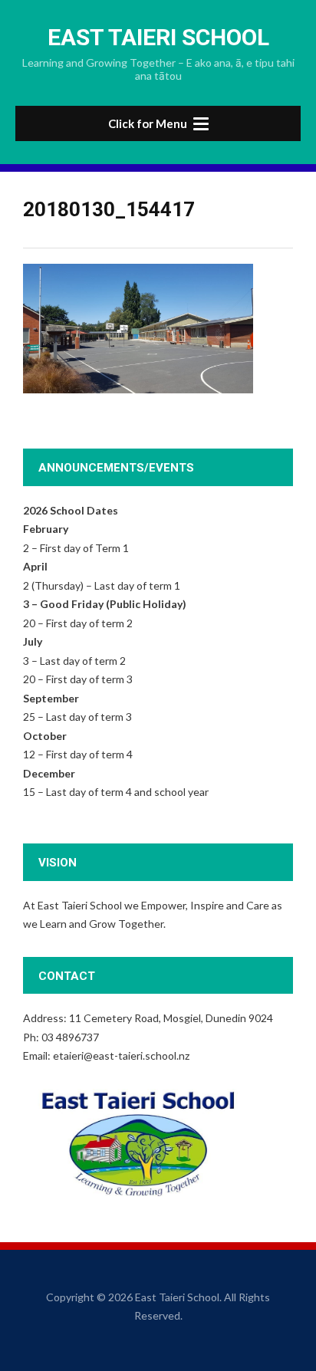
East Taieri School (158, 37)
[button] (158, 123)
